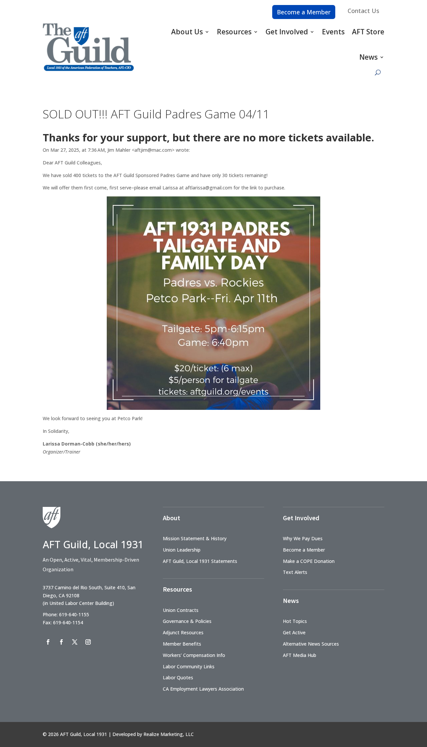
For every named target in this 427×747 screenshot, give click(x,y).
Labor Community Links (189, 666)
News (368, 57)
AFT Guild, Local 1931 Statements (200, 561)
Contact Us (363, 11)
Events (333, 31)
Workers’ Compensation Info (194, 655)
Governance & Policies (187, 621)
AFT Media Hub (299, 655)
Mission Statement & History (195, 538)
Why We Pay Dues (303, 538)
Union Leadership (181, 550)
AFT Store (368, 31)
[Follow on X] (74, 642)
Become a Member (304, 12)
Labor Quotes (178, 677)
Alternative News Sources (311, 644)
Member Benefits (182, 644)
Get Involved (287, 31)
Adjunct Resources (183, 632)
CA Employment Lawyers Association (203, 689)
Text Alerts (295, 572)
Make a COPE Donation (309, 561)
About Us (187, 31)
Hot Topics (295, 621)
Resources (234, 31)
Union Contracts (180, 610)
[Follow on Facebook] (48, 642)
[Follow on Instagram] (88, 642)
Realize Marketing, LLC (168, 734)
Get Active (294, 632)
